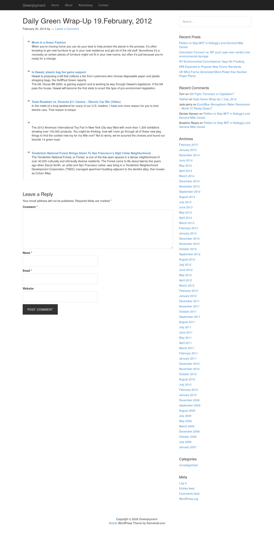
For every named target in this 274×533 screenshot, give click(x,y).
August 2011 (187, 322)
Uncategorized (188, 465)
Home (55, 5)
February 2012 (188, 291)
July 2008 (185, 442)
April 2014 (185, 171)
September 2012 (189, 254)
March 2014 (186, 176)
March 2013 (186, 223)
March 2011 (186, 348)
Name (27, 253)
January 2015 (188, 150)
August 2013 (187, 197)
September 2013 (189, 191)
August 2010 (187, 379)
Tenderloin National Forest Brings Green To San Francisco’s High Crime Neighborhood (91, 153)
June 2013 (186, 207)
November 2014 (189, 155)
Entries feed (186, 488)
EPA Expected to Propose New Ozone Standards (210, 67)
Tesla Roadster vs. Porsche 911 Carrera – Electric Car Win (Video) (76, 102)
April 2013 (185, 218)
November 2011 (189, 306)
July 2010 (185, 384)
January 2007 (188, 447)
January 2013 (188, 233)
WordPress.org (188, 499)
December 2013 (189, 181)
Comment (30, 207)
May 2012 (185, 275)
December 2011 (189, 301)
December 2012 (189, 238)
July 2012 (185, 264)
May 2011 (185, 337)
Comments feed (189, 493)
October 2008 (188, 437)
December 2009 (189, 400)
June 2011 (186, 332)
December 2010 (189, 364)
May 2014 (185, 165)
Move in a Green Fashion (49, 42)
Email (27, 271)
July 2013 (185, 202)
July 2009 (185, 416)
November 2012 (189, 244)
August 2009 (187, 410)
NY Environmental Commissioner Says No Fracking (211, 61)
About (68, 5)
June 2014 (186, 160)
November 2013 (189, 186)
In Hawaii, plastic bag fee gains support (59, 72)
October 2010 (188, 374)
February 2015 (188, 145)
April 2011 (185, 343)
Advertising (85, 5)
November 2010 (189, 369)
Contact (103, 5)
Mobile (113, 523)
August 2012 (187, 259)
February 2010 (188, 390)
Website (28, 288)
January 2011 (188, 358)
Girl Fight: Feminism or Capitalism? (212, 94)
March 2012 (186, 285)
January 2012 (188, 296)
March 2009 (186, 426)
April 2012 (185, 280)
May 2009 (185, 421)
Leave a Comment (67, 29)
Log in (183, 483)
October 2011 (188, 311)
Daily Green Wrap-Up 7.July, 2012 (214, 99)
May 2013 (185, 212)
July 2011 (185, 327)
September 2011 (189, 317)
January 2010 (188, 395)
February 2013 (188, 228)
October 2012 (188, 249)
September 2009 (189, 405)
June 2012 (186, 270)
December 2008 (189, 431)
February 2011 (188, 353)
